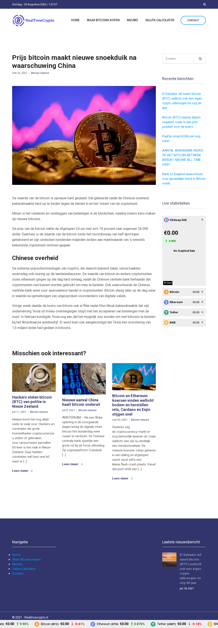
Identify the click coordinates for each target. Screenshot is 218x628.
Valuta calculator (159, 20)
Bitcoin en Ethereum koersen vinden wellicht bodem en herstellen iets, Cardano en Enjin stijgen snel (133, 404)
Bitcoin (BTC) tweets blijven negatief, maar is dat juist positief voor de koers (181, 122)
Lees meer (20, 471)
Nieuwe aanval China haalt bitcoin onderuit (81, 402)
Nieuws (132, 20)
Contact (193, 20)
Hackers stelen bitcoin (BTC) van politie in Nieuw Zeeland (32, 402)
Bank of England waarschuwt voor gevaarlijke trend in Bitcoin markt (184, 178)
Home (75, 20)
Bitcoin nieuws (40, 72)
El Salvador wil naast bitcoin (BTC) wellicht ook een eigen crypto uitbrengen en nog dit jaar (190, 569)
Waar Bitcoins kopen (103, 20)
